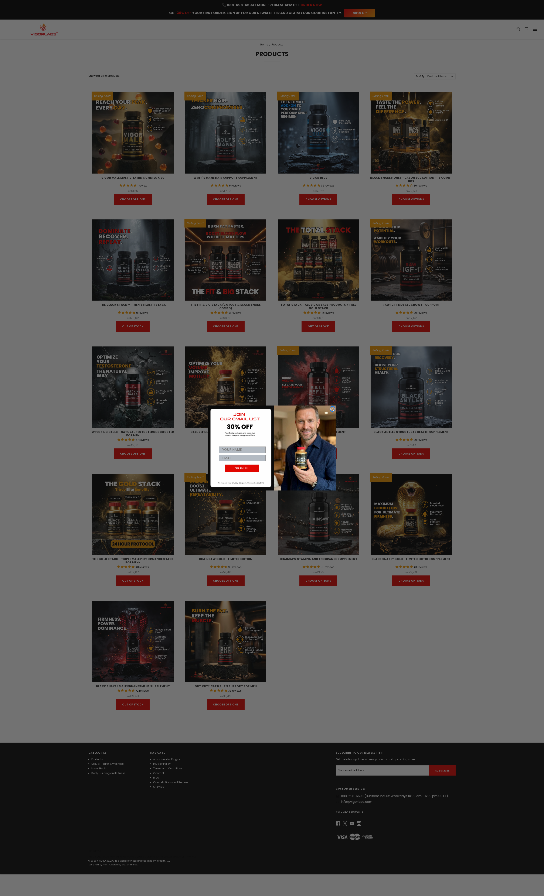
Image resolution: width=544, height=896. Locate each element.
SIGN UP (242, 468)
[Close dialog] (332, 409)
